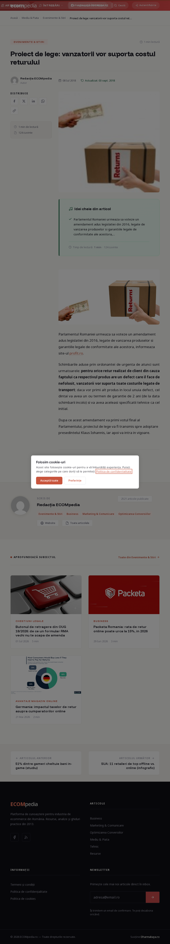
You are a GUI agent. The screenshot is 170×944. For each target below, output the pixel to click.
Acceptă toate (49, 480)
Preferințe (74, 480)
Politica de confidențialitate (113, 471)
